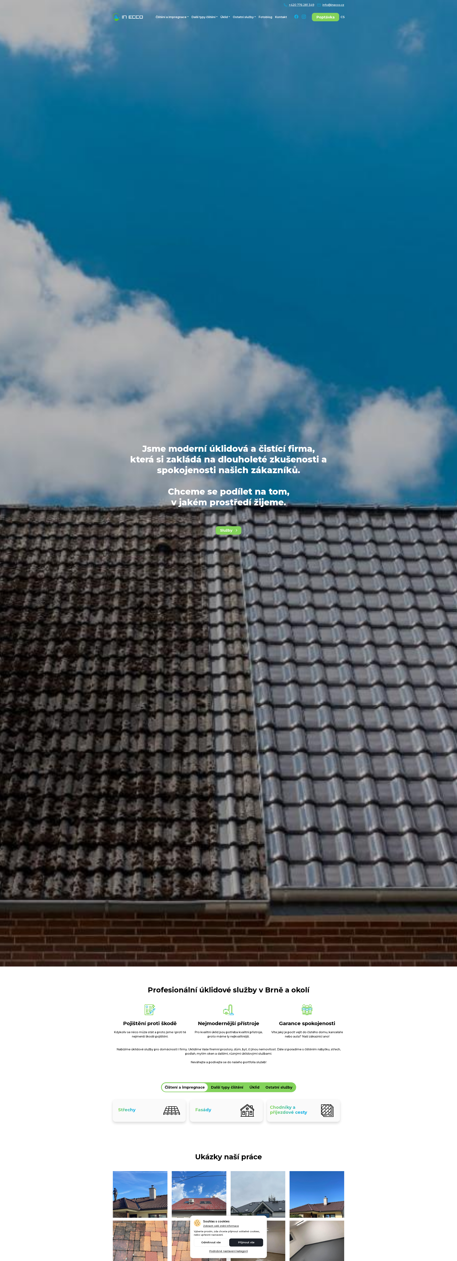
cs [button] (343, 17)
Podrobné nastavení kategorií (228, 1251)
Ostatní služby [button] (243, 17)
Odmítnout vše (211, 1242)
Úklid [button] (224, 17)
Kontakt (281, 17)
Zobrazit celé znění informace (221, 1225)
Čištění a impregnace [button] (171, 17)
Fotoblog (265, 17)
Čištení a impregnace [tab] (185, 1087)
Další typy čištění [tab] (227, 1087)
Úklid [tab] (254, 1087)
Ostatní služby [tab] (278, 1087)
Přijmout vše (246, 1242)
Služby (226, 530)
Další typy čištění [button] (203, 17)
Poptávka (325, 17)
